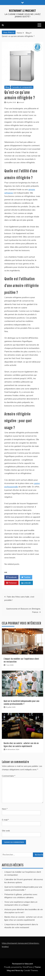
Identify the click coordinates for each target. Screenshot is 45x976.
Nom (5, 809)
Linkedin (27, 583)
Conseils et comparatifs (22, 87)
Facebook (12, 577)
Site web (6, 830)
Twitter (26, 577)
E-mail (5, 819)
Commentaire (8, 776)
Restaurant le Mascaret (22, 10)
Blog (7, 87)
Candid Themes (31, 970)
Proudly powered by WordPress (18, 967)
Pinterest (12, 583)
